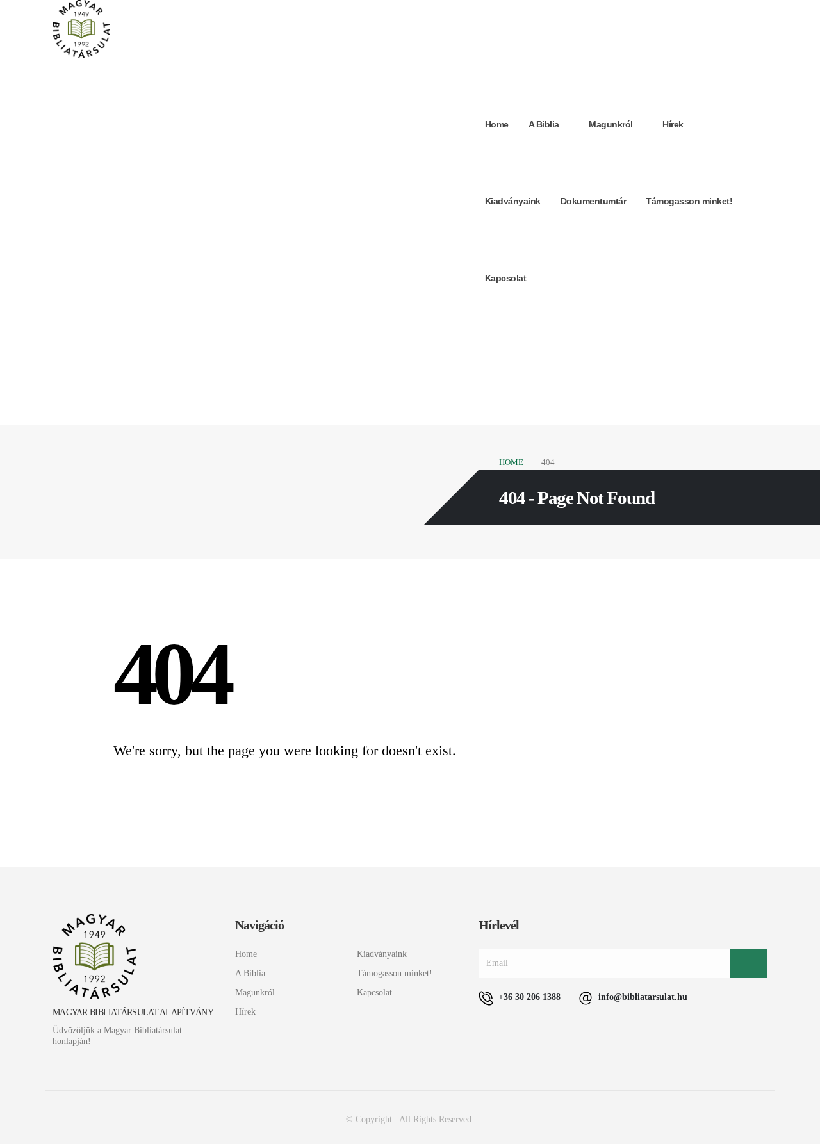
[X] (711, 328)
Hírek (673, 124)
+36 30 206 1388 (528, 997)
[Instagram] (739, 328)
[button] (761, 329)
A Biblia (544, 124)
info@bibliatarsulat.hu (641, 997)
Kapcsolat (506, 278)
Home (497, 124)
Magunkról (611, 124)
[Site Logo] (81, 29)
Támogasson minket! (689, 201)
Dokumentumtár (594, 201)
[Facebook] (683, 328)
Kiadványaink (513, 201)
